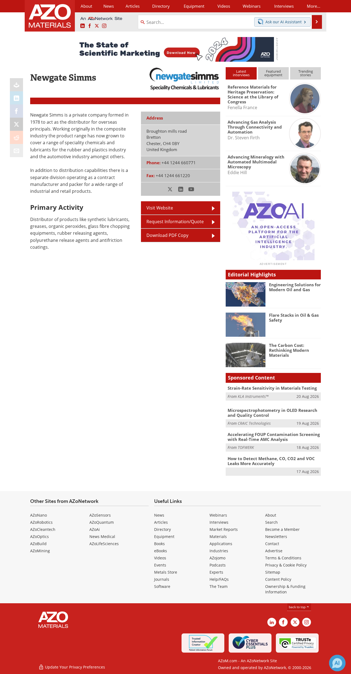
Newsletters (276, 536)
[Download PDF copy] (16, 84)
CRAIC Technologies (254, 423)
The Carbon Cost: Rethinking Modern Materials (289, 350)
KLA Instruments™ (253, 396)
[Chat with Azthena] (337, 663)
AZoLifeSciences (104, 543)
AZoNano (38, 515)
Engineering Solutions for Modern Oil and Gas (295, 287)
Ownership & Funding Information (285, 589)
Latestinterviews (241, 73)
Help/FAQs (219, 579)
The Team (219, 586)
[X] (16, 124)
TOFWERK (246, 447)
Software (162, 586)
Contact (272, 543)
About (270, 515)
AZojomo (217, 557)
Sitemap (272, 572)
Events (160, 565)
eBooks (160, 550)
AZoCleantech (42, 529)
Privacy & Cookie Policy (286, 565)
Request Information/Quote (175, 222)
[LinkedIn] (16, 97)
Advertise (273, 550)
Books (159, 543)
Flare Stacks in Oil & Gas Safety (294, 317)
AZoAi (94, 529)
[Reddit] (16, 137)
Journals (161, 579)
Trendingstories (305, 73)
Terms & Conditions (283, 557)
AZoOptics (39, 536)
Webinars (218, 515)
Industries (219, 550)
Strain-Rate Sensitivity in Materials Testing (272, 388)
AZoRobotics (41, 522)
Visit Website (159, 208)
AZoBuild (38, 543)
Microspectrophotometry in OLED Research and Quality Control (272, 412)
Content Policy (278, 579)
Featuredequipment (273, 73)
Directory (161, 6)
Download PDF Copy (167, 235)
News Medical (102, 536)
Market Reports (224, 529)
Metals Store (165, 572)
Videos (160, 557)
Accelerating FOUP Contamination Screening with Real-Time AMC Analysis (274, 437)
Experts (216, 572)
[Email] (16, 150)
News (159, 515)
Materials (218, 536)
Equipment (164, 536)
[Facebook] (16, 111)
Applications (221, 543)
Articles (161, 522)
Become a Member (282, 529)
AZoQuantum (101, 522)
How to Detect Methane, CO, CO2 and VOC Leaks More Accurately (271, 461)
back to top (297, 607)
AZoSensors (100, 515)
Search (271, 522)
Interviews (219, 522)
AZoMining (40, 550)
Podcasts (218, 565)
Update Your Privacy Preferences (74, 667)
